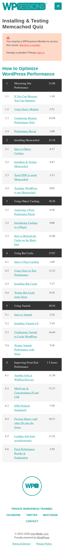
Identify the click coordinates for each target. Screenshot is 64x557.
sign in (40, 52)
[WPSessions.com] (24, 6)
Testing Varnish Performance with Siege (24, 349)
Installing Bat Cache (25, 283)
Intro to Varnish (23, 314)
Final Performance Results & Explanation (24, 453)
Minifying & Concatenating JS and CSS (26, 392)
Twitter (31, 515)
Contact (32, 521)
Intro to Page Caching (26, 262)
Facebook (13, 515)
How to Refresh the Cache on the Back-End (25, 240)
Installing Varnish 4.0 (26, 323)
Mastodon (50, 515)
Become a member (30, 45)
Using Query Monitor (26, 109)
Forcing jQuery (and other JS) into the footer (25, 423)
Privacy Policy (44, 543)
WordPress (43, 537)
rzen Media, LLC (39, 533)
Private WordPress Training (32, 509)
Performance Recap (25, 131)
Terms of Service (21, 543)
